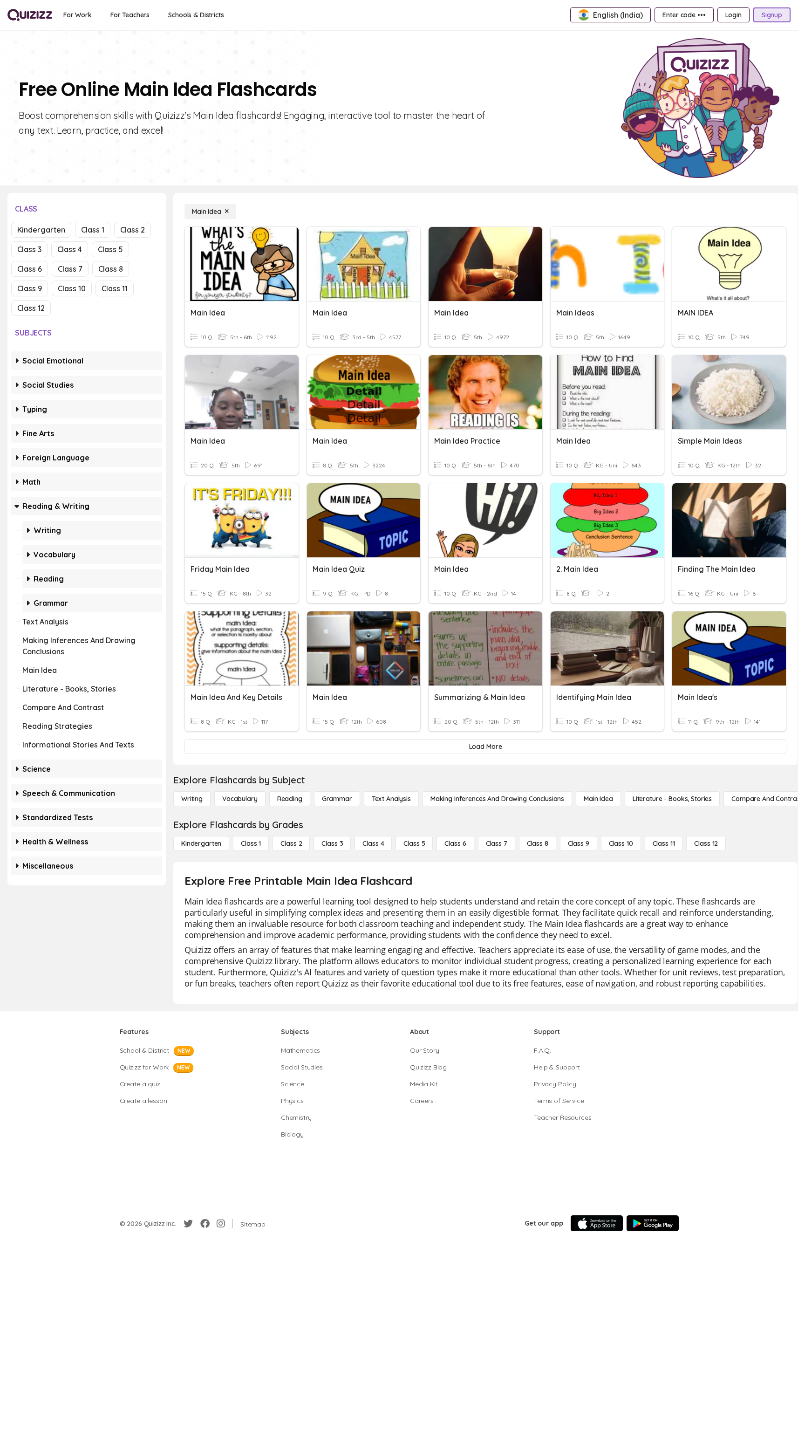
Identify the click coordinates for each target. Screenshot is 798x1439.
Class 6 (29, 269)
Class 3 (29, 249)
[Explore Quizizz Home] (29, 15)
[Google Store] (653, 1223)
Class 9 (29, 288)
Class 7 (70, 269)
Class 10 (72, 288)
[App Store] (597, 1223)
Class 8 (110, 269)
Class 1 (92, 229)
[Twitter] (188, 1223)
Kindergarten (41, 229)
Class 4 (69, 249)
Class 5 (110, 249)
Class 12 (31, 308)
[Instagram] (221, 1223)
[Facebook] (205, 1223)
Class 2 (132, 229)
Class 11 (115, 288)
